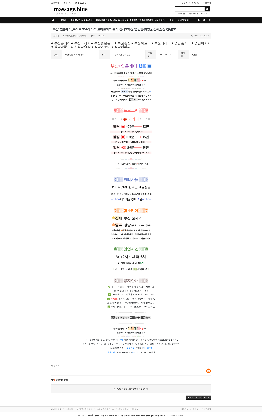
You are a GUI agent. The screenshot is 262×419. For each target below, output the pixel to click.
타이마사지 (123, 20)
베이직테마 (193, 13)
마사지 (135, 352)
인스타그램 (148, 348)
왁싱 (172, 20)
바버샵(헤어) (184, 20)
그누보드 (203, 13)
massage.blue (71, 8)
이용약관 (69, 409)
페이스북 (130, 348)
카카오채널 (112, 352)
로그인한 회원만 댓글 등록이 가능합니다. (131, 388)
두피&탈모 (75, 20)
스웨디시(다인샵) (99, 21)
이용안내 (185, 409)
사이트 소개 (56, 409)
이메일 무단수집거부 (105, 409)
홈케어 (56, 366)
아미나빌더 (182, 13)
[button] (190, 398)
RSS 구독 (67, 3)
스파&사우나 (111, 20)
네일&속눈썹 (87, 20)
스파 (121, 340)
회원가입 (195, 3)
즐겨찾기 (55, 3)
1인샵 (63, 20)
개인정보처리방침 (84, 409)
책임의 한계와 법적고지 (128, 409)
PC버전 (207, 409)
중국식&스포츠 (135, 21)
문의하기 (196, 409)
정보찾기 (207, 3)
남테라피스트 (159, 21)
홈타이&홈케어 (147, 21)
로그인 (184, 3)
